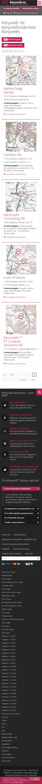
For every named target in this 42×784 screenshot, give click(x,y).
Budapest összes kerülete (11, 714)
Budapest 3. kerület (8, 643)
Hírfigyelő (5, 549)
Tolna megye (6, 623)
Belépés (9, 13)
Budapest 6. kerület (8, 653)
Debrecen (5, 717)
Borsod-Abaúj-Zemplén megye (12, 582)
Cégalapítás (6, 744)
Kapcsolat (29, 553)
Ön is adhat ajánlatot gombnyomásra (18, 513)
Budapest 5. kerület (8, 650)
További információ (17, 782)
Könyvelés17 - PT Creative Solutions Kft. (14, 341)
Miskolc (4, 724)
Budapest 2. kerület (8, 639)
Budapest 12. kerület (9, 673)
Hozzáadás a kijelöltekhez (15, 114)
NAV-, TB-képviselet (8, 757)
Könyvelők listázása (31, 8)
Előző (12, 375)
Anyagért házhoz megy (9, 737)
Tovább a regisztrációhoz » (14, 522)
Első (4, 375)
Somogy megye (7, 616)
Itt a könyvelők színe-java (14, 518)
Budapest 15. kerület (9, 683)
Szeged (4, 720)
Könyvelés (5, 751)
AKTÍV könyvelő (12, 39)
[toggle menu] (39, 3)
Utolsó (33, 380)
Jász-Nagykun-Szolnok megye (12, 602)
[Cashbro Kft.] (21, 137)
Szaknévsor (6, 534)
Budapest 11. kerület (9, 670)
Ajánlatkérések (20, 534)
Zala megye (6, 633)
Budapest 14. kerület (9, 680)
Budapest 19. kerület (9, 697)
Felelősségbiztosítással (10, 747)
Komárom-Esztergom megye (11, 606)
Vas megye (5, 626)
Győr (3, 730)
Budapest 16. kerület (9, 687)
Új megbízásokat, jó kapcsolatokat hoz (19, 509)
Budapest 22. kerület (9, 707)
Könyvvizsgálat (6, 754)
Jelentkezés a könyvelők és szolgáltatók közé (19, 539)
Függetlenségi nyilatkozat (12, 553)
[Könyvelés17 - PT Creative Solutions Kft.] (21, 320)
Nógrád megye (7, 609)
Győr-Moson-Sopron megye (11, 592)
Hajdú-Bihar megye (8, 596)
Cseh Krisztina (14, 277)
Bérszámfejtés (7, 741)
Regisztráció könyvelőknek (27, 13)
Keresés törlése (18, 51)
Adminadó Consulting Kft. (15, 216)
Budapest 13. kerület (9, 677)
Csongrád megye (7, 585)
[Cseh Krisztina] (21, 260)
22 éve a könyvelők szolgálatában (17, 489)
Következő (22, 380)
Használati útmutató (21, 549)
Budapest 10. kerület (9, 666)
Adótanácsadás (7, 734)
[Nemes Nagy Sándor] (21, 70)
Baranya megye (7, 575)
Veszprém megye (8, 629)
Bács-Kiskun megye (8, 572)
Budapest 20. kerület (9, 700)
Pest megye (6, 612)
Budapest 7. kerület (8, 656)
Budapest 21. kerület (9, 703)
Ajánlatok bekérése (12, 8)
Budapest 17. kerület (9, 690)
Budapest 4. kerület (8, 646)
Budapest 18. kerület (9, 693)
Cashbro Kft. (13, 154)
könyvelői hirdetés (13, 45)
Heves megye (6, 599)
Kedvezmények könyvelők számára (15, 544)
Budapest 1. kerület (8, 636)
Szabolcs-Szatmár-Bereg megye (13, 619)
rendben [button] (35, 779)
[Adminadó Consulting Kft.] (21, 197)
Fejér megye (6, 589)
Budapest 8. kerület (8, 660)
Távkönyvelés (6, 761)
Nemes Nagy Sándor (13, 90)
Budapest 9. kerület (8, 663)
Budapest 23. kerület (9, 710)
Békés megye (6, 579)
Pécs (3, 727)
